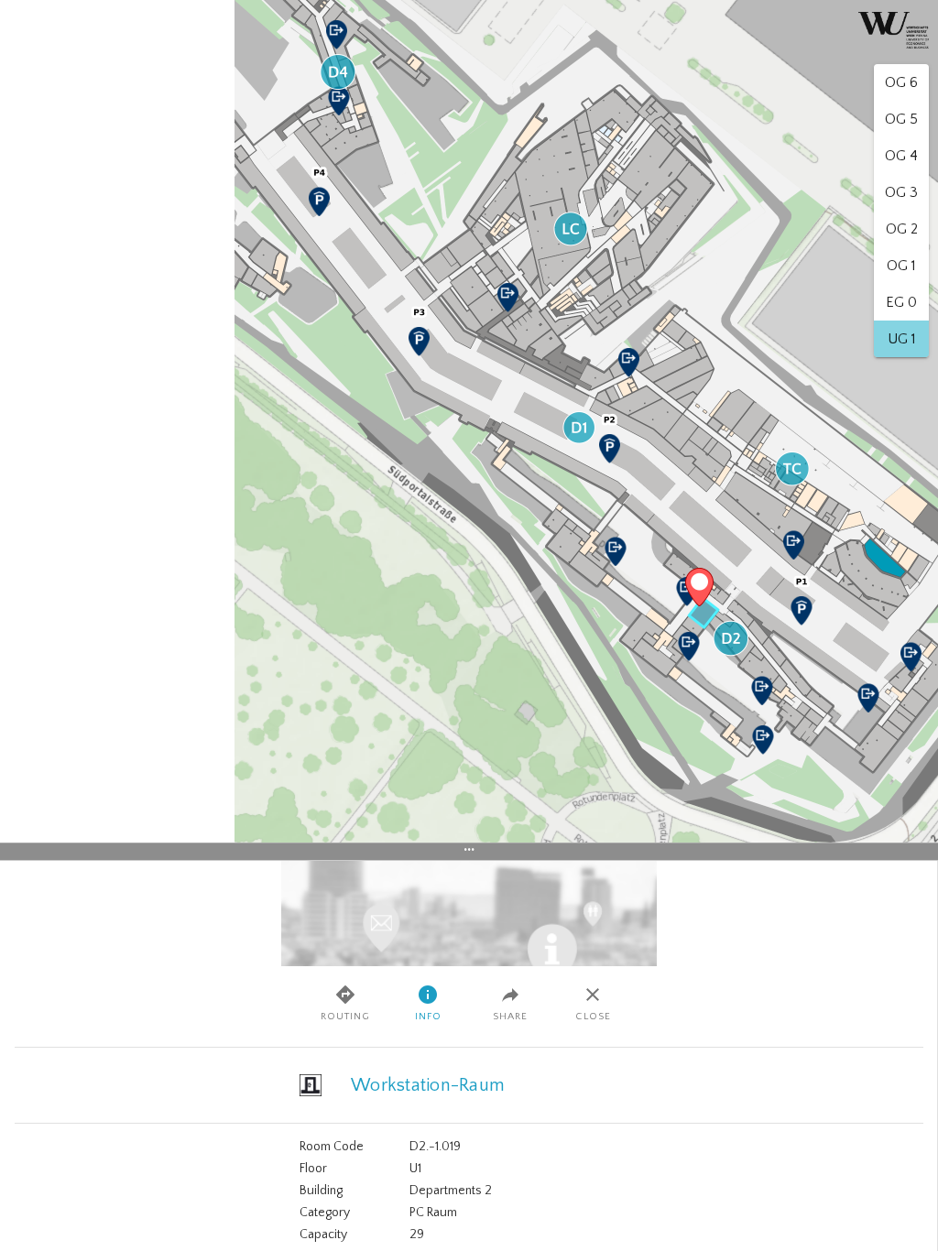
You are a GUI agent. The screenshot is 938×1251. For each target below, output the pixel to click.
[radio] (901, 82)
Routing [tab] (345, 1016)
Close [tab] (593, 1016)
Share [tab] (510, 1016)
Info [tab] (428, 1016)
